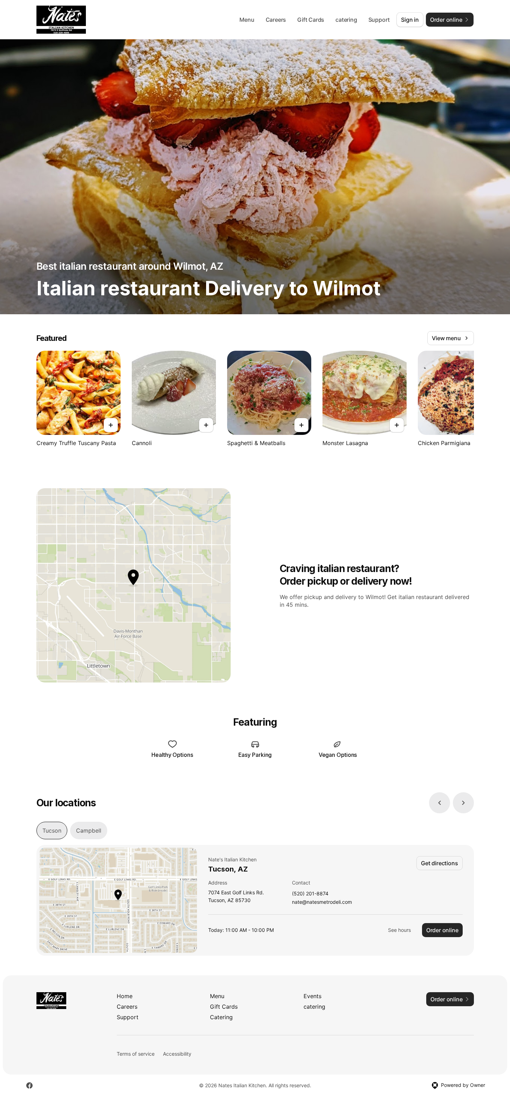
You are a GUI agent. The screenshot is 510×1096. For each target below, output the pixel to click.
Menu (246, 19)
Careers (276, 19)
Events (312, 996)
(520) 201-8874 (310, 893)
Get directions (439, 863)
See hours (399, 930)
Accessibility (177, 1054)
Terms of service (136, 1054)
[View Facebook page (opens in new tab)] (29, 1085)
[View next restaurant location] (463, 802)
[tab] (51, 830)
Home (124, 996)
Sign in (410, 19)
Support (379, 19)
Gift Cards (310, 19)
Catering (221, 1017)
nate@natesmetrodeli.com (322, 902)
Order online (442, 930)
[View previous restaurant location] (439, 802)
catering (346, 19)
